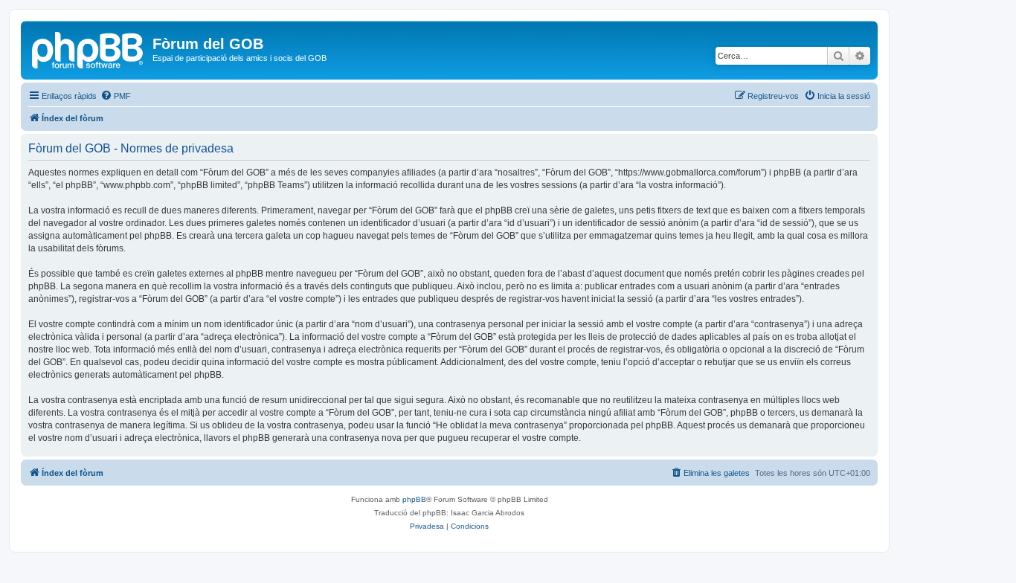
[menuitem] (115, 96)
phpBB (414, 499)
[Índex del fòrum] (88, 48)
